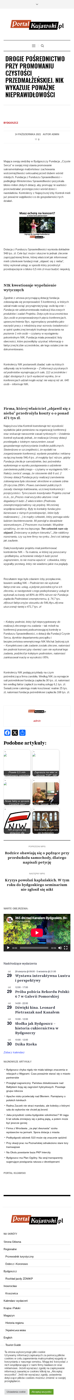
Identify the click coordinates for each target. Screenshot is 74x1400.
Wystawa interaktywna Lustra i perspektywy (42, 978)
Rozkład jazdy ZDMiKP (19, 1278)
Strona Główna (12, 1241)
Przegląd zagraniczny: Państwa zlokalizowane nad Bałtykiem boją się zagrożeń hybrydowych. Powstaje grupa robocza (35, 1087)
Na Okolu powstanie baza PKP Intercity (28, 1152)
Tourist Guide (13, 1344)
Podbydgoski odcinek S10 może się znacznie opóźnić (36, 1137)
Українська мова (15, 1330)
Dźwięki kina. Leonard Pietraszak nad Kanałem (37, 1010)
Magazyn (9, 1315)
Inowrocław (10, 1285)
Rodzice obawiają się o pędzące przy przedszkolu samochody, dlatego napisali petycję (37, 858)
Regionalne (10, 1249)
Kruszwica (11, 1293)
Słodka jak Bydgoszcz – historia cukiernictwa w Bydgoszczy (36, 1028)
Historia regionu (14, 1322)
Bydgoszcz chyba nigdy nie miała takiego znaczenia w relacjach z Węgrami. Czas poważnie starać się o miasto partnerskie (38, 1073)
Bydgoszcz (11, 122)
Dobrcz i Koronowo (16, 1263)
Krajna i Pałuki (12, 1308)
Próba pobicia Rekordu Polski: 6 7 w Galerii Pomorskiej (42, 994)
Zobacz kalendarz (14, 1052)
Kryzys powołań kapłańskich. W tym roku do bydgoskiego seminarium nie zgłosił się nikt (37, 885)
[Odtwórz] (8, 948)
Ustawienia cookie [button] (16, 1391)
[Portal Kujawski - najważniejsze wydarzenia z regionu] (37, 24)
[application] (37, 932)
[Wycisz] (60, 948)
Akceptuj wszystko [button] (41, 1391)
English (8, 1337)
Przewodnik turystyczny (19, 1256)
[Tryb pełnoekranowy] (66, 948)
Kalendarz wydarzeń (16, 1300)
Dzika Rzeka (26, 1044)
